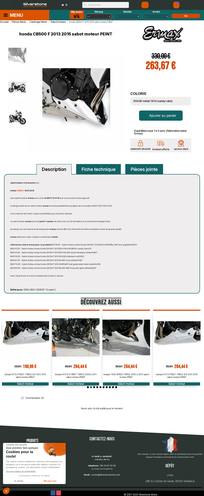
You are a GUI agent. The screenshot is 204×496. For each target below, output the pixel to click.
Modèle (127, 11)
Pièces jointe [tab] (144, 169)
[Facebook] (53, 493)
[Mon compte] (145, 5)
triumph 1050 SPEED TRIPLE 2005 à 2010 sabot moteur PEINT (126, 375)
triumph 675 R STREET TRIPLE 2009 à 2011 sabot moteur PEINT (76, 375)
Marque (99, 11)
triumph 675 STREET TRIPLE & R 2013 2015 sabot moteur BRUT (25, 375)
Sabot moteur (25, 383)
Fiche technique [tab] (99, 169)
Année (156, 11)
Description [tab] (54, 169)
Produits (32, 440)
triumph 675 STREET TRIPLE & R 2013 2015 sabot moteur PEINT (177, 375)
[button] (176, 5)
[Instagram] (58, 493)
